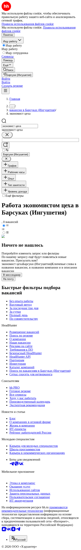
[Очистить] (7, 135)
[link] (8, 69)
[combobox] (20, 126)
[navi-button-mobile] (5, 91)
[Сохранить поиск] (5, 145)
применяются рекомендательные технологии (34, 509)
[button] (6, 78)
